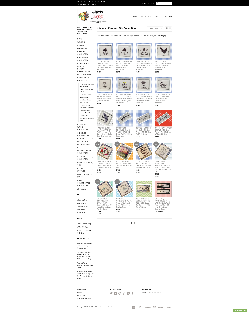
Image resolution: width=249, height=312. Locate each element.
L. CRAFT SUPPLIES (81, 169)
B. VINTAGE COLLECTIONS (82, 53)
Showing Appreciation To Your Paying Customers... (84, 246)
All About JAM (82, 200)
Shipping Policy (82, 206)
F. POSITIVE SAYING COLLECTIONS (82, 127)
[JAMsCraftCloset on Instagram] (128, 294)
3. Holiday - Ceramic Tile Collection (86, 96)
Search (79, 292)
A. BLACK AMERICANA (82, 47)
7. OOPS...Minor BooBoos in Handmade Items (87, 118)
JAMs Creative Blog (84, 224)
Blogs (156, 16)
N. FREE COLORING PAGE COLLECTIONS (83, 183)
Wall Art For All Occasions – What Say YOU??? (85, 265)
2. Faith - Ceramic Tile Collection (86, 91)
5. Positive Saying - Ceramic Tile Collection (87, 106)
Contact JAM (167, 16)
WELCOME (81, 42)
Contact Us (241, 310)
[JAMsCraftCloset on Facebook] (115, 294)
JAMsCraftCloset (94, 307)
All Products (81, 189)
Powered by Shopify (106, 307)
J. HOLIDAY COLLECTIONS (82, 157)
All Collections (146, 16)
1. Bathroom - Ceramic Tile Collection (87, 85)
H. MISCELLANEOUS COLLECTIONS (84, 150)
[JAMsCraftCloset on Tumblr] (132, 294)
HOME (79, 39)
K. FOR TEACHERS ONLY (84, 163)
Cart (145, 3)
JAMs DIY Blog (82, 227)
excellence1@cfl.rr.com (153, 292)
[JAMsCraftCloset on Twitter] (111, 294)
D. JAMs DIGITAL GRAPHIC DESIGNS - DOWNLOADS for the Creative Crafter (84, 69)
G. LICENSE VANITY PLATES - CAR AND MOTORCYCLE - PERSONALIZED (83, 138)
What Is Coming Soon (84, 298)
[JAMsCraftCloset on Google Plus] (124, 294)
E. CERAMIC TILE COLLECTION (83, 79)
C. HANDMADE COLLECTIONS (82, 59)
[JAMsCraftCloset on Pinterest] (119, 294)
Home (135, 16)
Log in (152, 3)
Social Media (81, 209)
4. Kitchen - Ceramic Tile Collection (86, 101)
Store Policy (81, 203)
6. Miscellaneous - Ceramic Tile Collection (87, 112)
